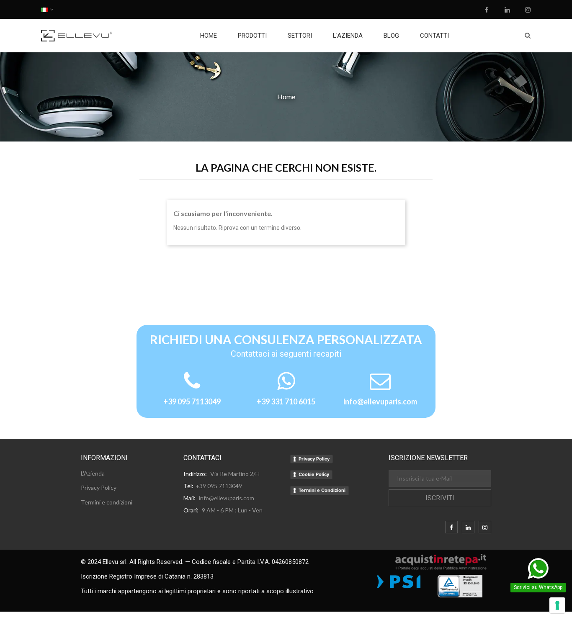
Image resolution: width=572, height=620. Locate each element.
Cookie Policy (314, 474)
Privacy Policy (314, 459)
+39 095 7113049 (192, 401)
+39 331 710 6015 (286, 401)
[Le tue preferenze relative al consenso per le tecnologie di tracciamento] (557, 605)
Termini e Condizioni (322, 490)
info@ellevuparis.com (380, 401)
